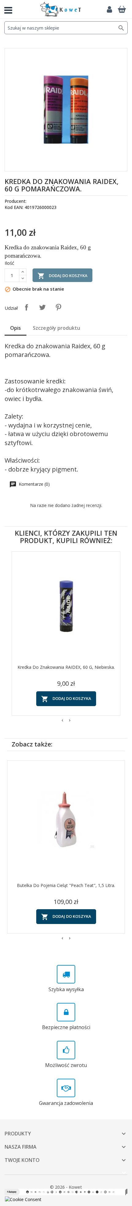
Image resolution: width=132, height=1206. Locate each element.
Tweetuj (42, 307)
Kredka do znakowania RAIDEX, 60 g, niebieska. (66, 667)
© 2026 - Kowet (66, 1187)
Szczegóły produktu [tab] (56, 328)
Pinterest (58, 307)
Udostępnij (26, 307)
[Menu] (10, 9)
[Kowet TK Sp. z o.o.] (60, 9)
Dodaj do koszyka (62, 276)
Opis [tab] (15, 328)
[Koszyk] (122, 9)
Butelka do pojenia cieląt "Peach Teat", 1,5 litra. (66, 885)
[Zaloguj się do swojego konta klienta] (109, 9)
